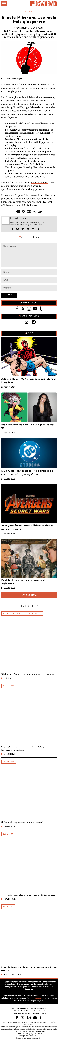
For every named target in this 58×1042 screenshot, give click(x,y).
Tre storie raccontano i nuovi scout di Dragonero (28, 895)
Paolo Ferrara (10, 753)
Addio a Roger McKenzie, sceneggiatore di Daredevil (29, 381)
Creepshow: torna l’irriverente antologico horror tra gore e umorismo (28, 748)
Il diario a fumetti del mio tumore (22, 614)
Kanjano (7, 678)
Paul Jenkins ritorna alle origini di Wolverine (23, 582)
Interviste (8, 907)
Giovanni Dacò (10, 898)
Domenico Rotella (12, 826)
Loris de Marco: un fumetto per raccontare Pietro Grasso (29, 969)
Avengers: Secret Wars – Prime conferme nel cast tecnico (27, 527)
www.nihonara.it (39, 182)
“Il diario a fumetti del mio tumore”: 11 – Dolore (27, 674)
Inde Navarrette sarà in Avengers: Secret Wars (27, 427)
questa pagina (38, 998)
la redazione (39, 27)
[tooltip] (18, 211)
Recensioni (8, 686)
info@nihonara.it (30, 205)
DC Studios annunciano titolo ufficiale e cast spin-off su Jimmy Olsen (27, 473)
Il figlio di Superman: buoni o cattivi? (22, 822)
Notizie (29, 12)
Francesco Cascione (13, 974)
